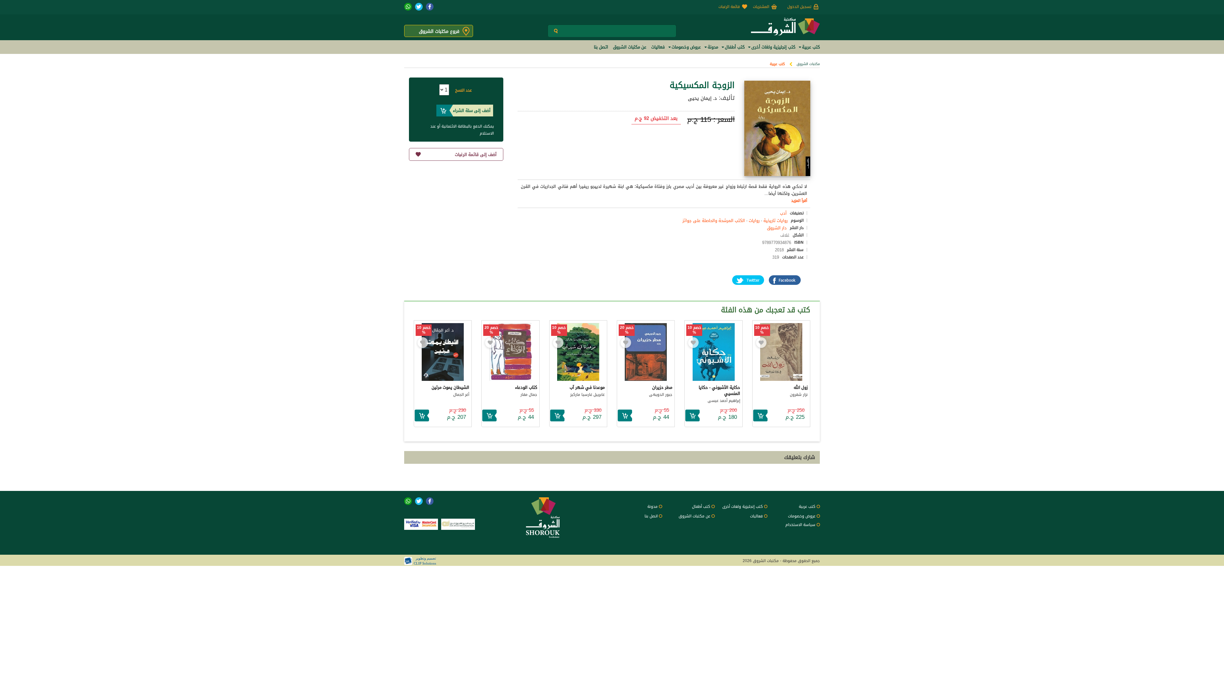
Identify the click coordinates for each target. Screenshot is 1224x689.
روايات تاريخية (775, 221)
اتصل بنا (651, 516)
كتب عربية (777, 64)
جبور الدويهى (660, 394)
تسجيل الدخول (799, 6)
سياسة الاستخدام (800, 524)
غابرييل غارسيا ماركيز (587, 394)
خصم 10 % (762, 330)
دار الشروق (777, 228)
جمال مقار (529, 394)
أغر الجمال (461, 394)
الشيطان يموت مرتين (450, 387)
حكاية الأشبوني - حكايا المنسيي (719, 390)
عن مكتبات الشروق (694, 516)
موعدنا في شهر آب (587, 387)
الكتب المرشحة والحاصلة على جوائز (713, 221)
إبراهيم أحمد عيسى (724, 400)
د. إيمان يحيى (702, 98)
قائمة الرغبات (729, 6)
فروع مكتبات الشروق (439, 31)
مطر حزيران (662, 387)
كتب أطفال (701, 506)
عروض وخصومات (801, 516)
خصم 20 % (627, 330)
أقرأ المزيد (799, 200)
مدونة (652, 506)
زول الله (801, 387)
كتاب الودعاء (526, 387)
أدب (783, 213)
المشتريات (761, 6)
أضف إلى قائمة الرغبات (476, 155)
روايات (754, 221)
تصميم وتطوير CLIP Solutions (425, 560)
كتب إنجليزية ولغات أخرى (742, 506)
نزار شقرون (799, 394)
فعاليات (756, 516)
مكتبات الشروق (808, 64)
